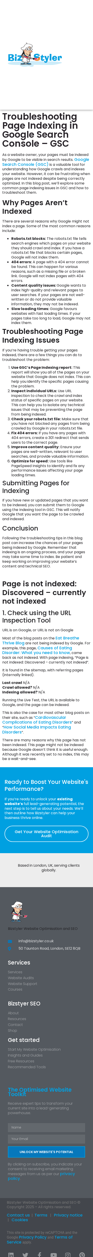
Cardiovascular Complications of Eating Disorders (37, 720)
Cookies (20, 1220)
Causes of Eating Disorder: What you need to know (37, 650)
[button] (85, 54)
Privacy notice (68, 1215)
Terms (41, 1215)
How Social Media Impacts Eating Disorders (36, 729)
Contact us (18, 1215)
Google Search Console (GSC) (45, 162)
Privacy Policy (32, 1237)
